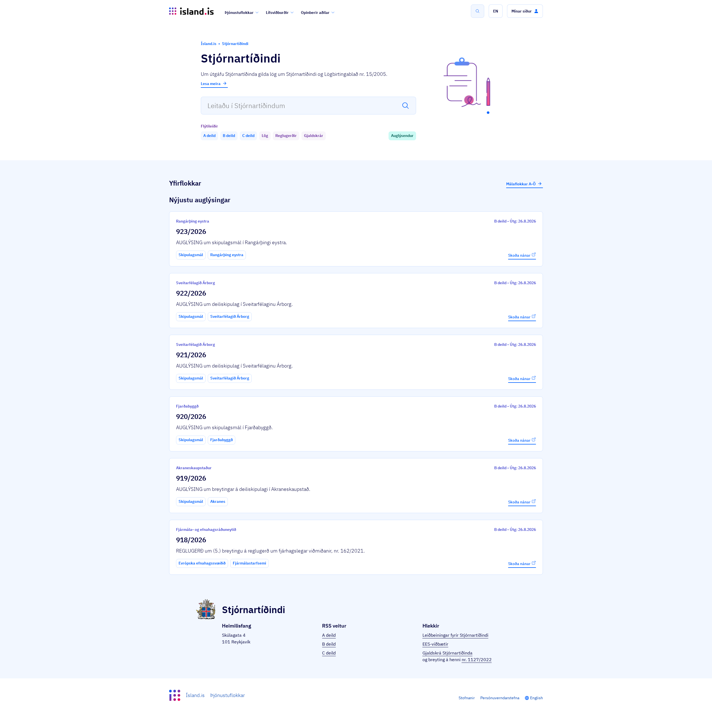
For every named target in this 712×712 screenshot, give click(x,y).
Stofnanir (467, 697)
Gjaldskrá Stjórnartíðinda (447, 653)
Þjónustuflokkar (239, 12)
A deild (329, 635)
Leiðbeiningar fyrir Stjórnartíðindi (455, 635)
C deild (329, 653)
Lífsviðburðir (277, 12)
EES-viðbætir (435, 644)
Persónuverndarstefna (499, 697)
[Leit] (477, 11)
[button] (496, 11)
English (536, 697)
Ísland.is (195, 695)
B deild (329, 644)
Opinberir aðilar (315, 12)
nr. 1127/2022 (477, 659)
